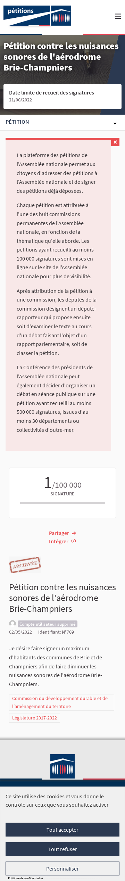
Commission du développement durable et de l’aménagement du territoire (60, 702)
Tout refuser (62, 849)
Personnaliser (62, 868)
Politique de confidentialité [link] (25, 878)
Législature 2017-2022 (34, 718)
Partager (59, 533)
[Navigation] (118, 16)
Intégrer (59, 541)
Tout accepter (62, 829)
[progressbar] (63, 503)
